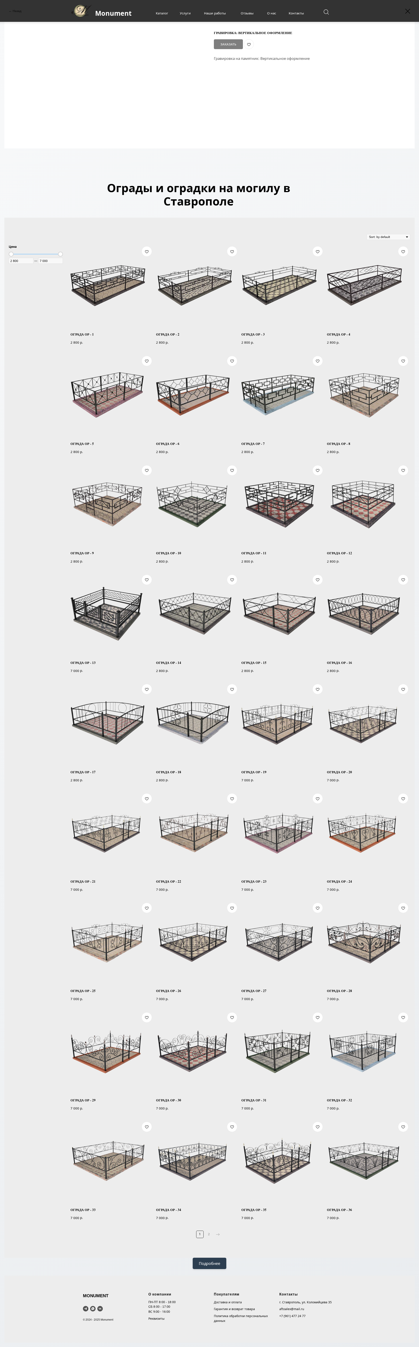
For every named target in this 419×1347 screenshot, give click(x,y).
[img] (326, 12)
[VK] (100, 1308)
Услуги (185, 13)
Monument (113, 13)
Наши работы (215, 13)
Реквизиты (156, 1318)
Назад (17, 11)
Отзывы (247, 13)
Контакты (296, 13)
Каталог (162, 13)
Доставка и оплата (228, 1302)
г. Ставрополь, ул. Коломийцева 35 (305, 1302)
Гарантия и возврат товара (234, 1309)
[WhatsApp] (93, 1308)
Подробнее (209, 1263)
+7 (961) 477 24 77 (292, 1316)
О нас (271, 13)
